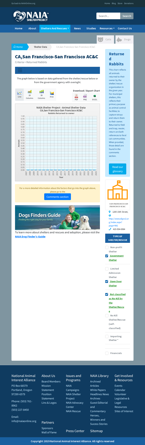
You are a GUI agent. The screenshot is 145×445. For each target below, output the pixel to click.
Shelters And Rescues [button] (54, 28)
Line (19, 96)
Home (107, 3)
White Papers (98, 390)
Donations (129, 3)
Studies (91, 28)
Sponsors (47, 428)
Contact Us (125, 28)
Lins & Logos (49, 402)
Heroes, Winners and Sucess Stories (99, 420)
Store (120, 3)
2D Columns (29, 96)
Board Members (51, 381)
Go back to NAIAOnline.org (23, 3)
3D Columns (41, 96)
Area (52, 96)
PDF (76, 99)
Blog (114, 3)
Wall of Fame (49, 432)
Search (127, 16)
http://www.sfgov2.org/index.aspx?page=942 (119, 222)
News (77, 28)
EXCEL (94, 99)
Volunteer (120, 394)
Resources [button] (106, 28)
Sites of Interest (124, 411)
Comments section (58, 196)
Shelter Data (40, 46)
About (32, 28)
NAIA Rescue (73, 411)
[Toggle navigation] (20, 70)
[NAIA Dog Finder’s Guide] (57, 217)
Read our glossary (117, 169)
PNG (85, 99)
